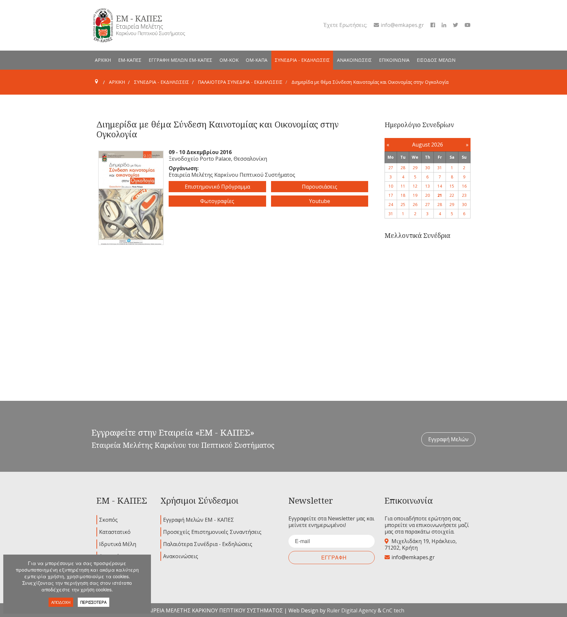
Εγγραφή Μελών (448, 439)
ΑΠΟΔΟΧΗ (61, 602)
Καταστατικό (115, 532)
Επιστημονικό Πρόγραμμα (217, 186)
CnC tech (393, 610)
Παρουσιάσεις (319, 186)
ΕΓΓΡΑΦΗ (333, 557)
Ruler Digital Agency (351, 610)
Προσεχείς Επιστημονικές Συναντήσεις (212, 532)
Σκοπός (108, 519)
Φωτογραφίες (217, 201)
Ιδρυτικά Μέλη (117, 544)
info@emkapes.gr (402, 25)
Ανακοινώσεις (180, 556)
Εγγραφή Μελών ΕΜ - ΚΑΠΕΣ (198, 519)
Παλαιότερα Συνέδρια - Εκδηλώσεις (207, 544)
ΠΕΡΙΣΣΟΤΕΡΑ (93, 602)
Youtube (319, 201)
